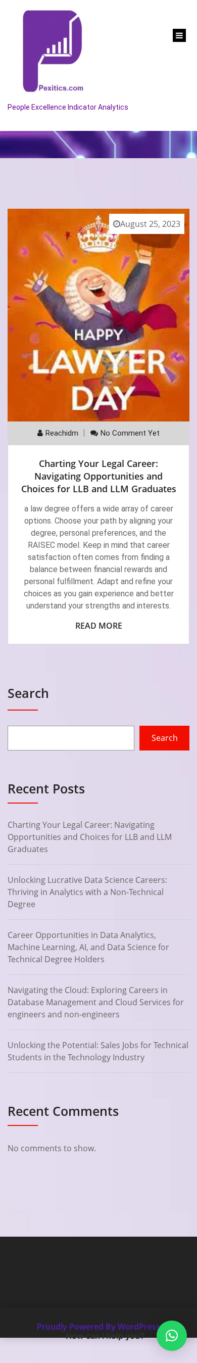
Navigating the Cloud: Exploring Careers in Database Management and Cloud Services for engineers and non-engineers (96, 1002)
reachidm (61, 433)
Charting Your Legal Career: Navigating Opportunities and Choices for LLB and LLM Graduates (98, 476)
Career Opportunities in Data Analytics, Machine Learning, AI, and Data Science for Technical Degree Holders (88, 947)
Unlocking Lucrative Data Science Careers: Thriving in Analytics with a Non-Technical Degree (87, 892)
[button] (172, 1336)
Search (28, 692)
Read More (98, 625)
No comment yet (130, 433)
